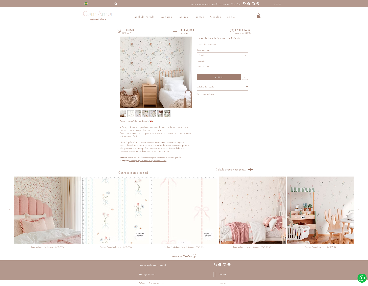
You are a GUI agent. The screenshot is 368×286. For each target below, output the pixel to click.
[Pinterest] (258, 4)
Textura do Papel (205, 49)
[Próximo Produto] (358, 210)
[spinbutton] (203, 66)
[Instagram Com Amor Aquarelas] (253, 4)
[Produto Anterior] (10, 210)
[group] (184, 212)
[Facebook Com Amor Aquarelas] (249, 4)
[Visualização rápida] (47, 210)
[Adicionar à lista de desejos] (245, 77)
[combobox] (222, 55)
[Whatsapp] (244, 4)
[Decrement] (199, 66)
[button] (259, 15)
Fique (141, 264)
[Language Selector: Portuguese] (87, 4)
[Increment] (208, 66)
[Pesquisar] (130, 3)
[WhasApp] (362, 278)
